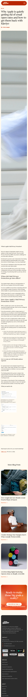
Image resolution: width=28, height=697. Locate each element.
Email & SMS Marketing (7, 669)
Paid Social (4, 662)
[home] (6, 3)
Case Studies (5, 695)
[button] (24, 3)
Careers (4, 688)
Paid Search (5, 664)
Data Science (5, 673)
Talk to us (3, 451)
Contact (4, 691)
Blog (2, 8)
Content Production (7, 666)
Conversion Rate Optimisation (9, 671)
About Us (4, 686)
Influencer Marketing (7, 676)
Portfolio (4, 693)
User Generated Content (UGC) (9, 678)
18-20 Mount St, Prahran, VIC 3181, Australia (12, 641)
